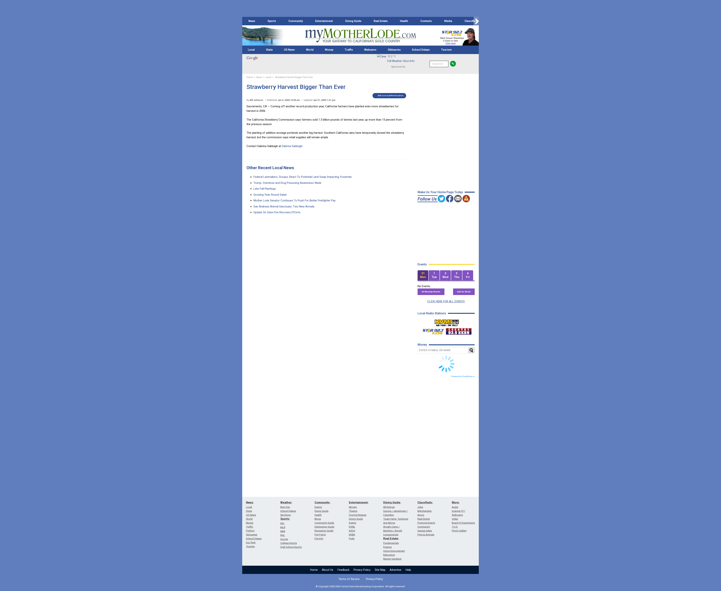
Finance (387, 547)
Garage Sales (424, 530)
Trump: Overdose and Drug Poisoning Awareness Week (287, 183)
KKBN (352, 534)
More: (455, 502)
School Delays (421, 49)
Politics (250, 530)
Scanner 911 (458, 511)
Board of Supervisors (463, 522)
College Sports (288, 543)
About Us (327, 569)
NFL (282, 523)
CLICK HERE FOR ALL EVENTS (446, 301)
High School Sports (291, 547)
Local (251, 49)
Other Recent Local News (270, 167)
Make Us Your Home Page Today (440, 192)
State (269, 49)
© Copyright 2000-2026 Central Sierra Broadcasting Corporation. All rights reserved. (360, 586)
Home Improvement (394, 551)
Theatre (353, 511)
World (310, 49)
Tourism (446, 49)
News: (250, 502)
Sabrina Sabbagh (292, 146)
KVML (352, 526)
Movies (353, 507)
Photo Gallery (459, 530)
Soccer (284, 539)
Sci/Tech (251, 542)
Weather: (286, 502)
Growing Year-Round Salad (270, 194)
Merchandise (424, 511)
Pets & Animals (425, 534)
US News (289, 49)
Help (408, 569)
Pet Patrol (320, 534)
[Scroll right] (476, 21)
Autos (420, 515)
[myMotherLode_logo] (360, 35)
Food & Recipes (357, 515)
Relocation (389, 554)
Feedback (343, 569)
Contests (426, 21)
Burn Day (285, 507)
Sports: (285, 518)
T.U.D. (455, 526)
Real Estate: (391, 538)
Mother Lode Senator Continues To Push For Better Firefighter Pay (294, 200)
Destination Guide (324, 526)
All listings (389, 507)
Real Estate (381, 21)
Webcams (370, 49)
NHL (282, 535)
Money (329, 49)
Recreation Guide (323, 530)
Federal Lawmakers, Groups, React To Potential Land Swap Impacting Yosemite (302, 177)
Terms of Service (349, 579)
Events (318, 507)
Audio (455, 507)
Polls (351, 538)
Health (404, 21)
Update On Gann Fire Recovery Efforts (276, 212)
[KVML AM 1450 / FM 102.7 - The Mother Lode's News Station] (447, 322)
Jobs (420, 507)
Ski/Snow (285, 515)
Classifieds (472, 21)
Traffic (349, 49)
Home (314, 569)
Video (455, 518)
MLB (282, 527)
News (251, 21)
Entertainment (324, 21)
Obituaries (394, 49)
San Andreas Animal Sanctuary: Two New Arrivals (283, 206)
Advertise (395, 569)
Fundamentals (391, 543)
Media (448, 21)
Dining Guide (353, 21)
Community (295, 21)
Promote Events (426, 522)
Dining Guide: (392, 502)
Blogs (317, 518)
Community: (322, 502)
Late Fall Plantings (264, 188)
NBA (282, 531)
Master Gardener (392, 558)
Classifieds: (425, 502)
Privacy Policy (362, 569)
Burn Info (409, 60)
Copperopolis (390, 534)
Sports (272, 21)
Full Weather (394, 60)
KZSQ (352, 530)
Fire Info (318, 538)
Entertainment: (358, 502)
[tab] (423, 275)
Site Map (380, 569)
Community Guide (324, 522)
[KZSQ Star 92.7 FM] (431, 330)
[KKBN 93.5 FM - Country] (458, 330)
